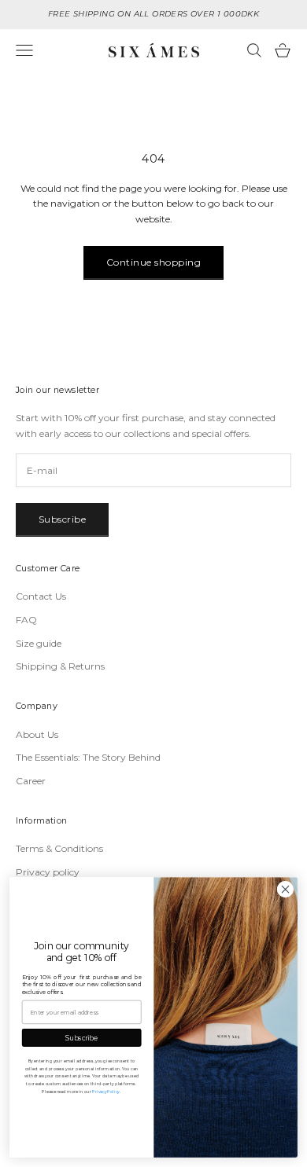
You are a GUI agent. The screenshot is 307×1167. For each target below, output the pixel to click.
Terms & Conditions (59, 848)
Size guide (38, 643)
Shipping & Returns (60, 666)
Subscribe (62, 519)
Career (31, 781)
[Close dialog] (285, 889)
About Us (37, 734)
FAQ (26, 620)
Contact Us (41, 596)
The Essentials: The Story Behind (88, 757)
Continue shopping (153, 262)
